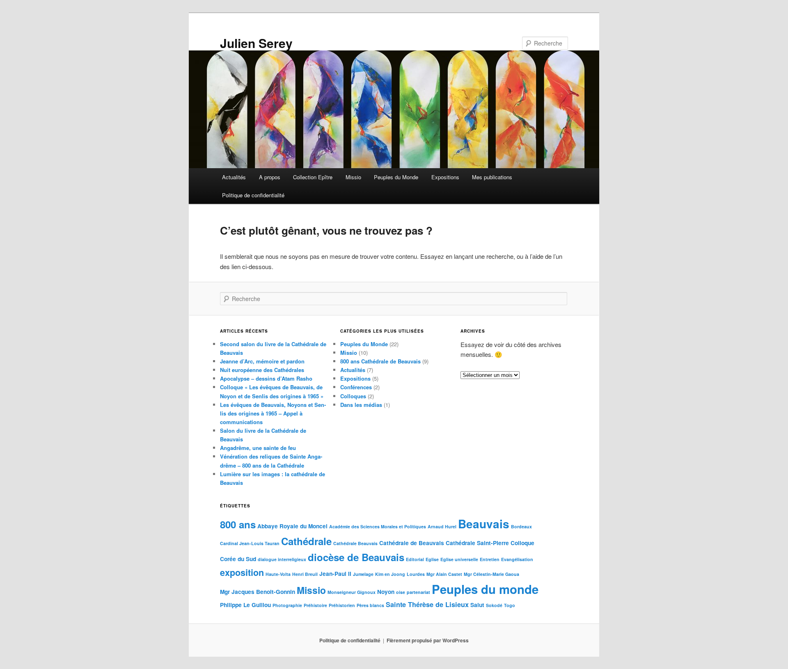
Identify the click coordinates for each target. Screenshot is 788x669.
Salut (477, 605)
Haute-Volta (278, 574)
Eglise (432, 559)
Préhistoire (315, 605)
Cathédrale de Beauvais (411, 543)
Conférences (356, 387)
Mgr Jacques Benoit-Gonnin (257, 592)
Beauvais (483, 523)
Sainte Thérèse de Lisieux (427, 604)
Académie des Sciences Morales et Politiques (377, 526)
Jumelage (363, 574)
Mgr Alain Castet (444, 574)
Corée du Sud (238, 559)
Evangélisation (517, 559)
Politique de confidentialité (253, 195)
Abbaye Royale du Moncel (292, 526)
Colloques (353, 396)
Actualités (234, 177)
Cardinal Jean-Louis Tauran (249, 543)
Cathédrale (306, 541)
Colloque (522, 543)
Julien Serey (256, 43)
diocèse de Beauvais (356, 557)
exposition (242, 572)
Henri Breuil (305, 574)
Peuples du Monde (396, 177)
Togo (509, 605)
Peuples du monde (485, 589)
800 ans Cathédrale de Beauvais (380, 361)
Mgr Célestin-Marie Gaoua (491, 574)
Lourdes (416, 574)
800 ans (238, 524)
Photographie (287, 605)
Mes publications (492, 177)
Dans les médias (361, 405)
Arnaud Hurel (442, 526)
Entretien (489, 559)
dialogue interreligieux (282, 559)
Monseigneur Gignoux (352, 592)
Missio (353, 177)
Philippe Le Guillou (245, 605)
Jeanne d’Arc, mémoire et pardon (262, 361)
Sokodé (494, 605)
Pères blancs (370, 605)
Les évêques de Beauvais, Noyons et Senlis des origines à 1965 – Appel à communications (273, 413)
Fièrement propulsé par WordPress (428, 640)
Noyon (385, 592)
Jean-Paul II (335, 574)
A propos (269, 177)
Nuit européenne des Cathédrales (262, 370)
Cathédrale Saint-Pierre (477, 543)
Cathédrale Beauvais (355, 543)
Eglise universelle (459, 559)
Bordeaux (521, 526)
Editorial (415, 559)
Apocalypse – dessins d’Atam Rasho (266, 378)
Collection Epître (312, 177)
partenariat (418, 592)
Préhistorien (342, 605)
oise (400, 592)
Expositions (445, 177)
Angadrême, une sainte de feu (258, 448)
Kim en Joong (390, 574)
